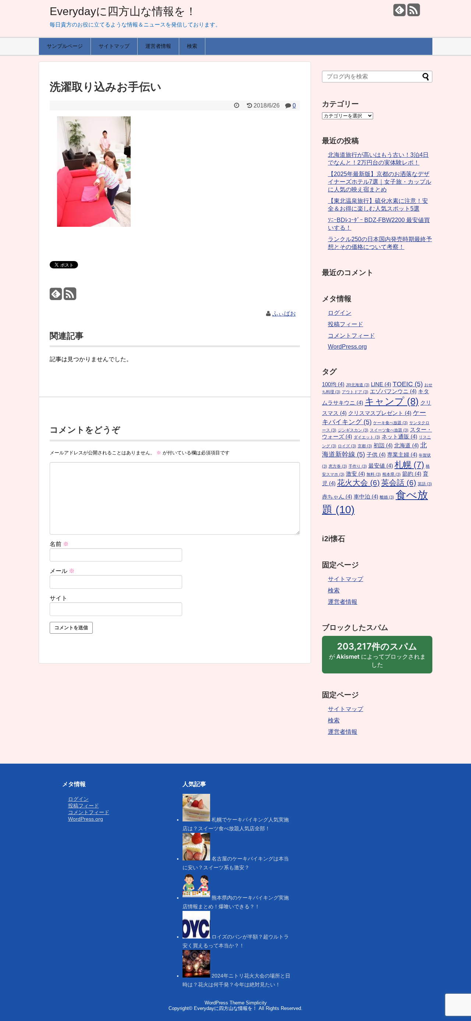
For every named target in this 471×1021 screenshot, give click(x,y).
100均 (333, 384)
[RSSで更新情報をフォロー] (413, 13)
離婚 (387, 497)
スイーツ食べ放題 (389, 430)
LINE (381, 384)
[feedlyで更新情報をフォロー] (399, 13)
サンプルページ (65, 46)
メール (62, 571)
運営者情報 (158, 46)
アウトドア (355, 392)
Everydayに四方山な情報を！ (123, 11)
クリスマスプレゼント (379, 413)
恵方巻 (338, 466)
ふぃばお (284, 313)
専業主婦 (402, 455)
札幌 (409, 464)
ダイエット (367, 437)
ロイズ (347, 446)
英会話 (398, 482)
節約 (411, 474)
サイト (58, 598)
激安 (355, 474)
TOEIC (408, 384)
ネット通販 (399, 437)
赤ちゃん (337, 497)
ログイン (339, 313)
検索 (192, 46)
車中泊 (366, 497)
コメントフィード (351, 335)
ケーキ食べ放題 (390, 422)
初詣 (383, 445)
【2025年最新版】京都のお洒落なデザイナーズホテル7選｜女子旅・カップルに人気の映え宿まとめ (379, 182)
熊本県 (391, 474)
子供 (376, 455)
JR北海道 (357, 385)
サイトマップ (114, 46)
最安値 (380, 466)
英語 (425, 484)
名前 (59, 544)
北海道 (406, 445)
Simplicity (256, 1003)
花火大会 (358, 482)
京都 (365, 446)
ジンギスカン (353, 430)
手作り (357, 466)
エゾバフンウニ (393, 391)
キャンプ (392, 401)
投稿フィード (345, 324)
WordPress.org (347, 347)
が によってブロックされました (377, 657)
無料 (373, 474)
